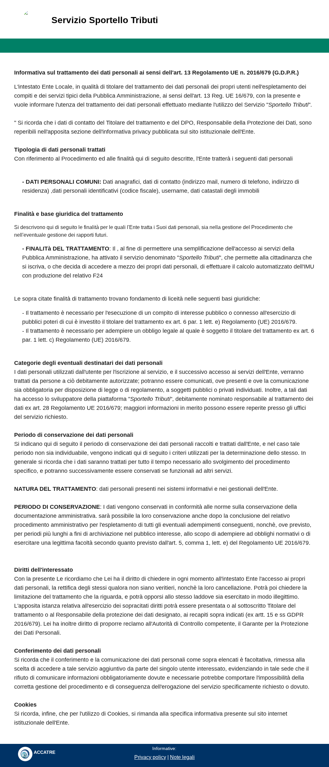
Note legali (182, 757)
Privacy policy (150, 757)
